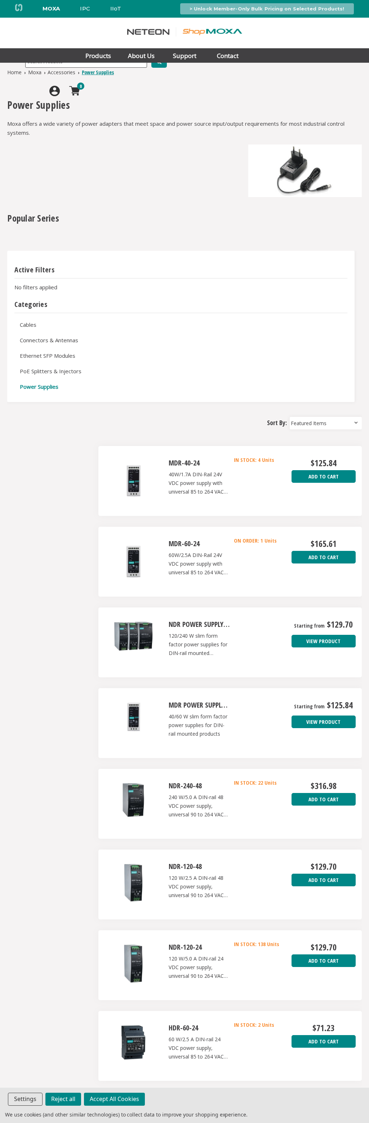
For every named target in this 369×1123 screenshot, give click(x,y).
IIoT (115, 8)
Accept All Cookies (114, 1099)
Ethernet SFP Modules (47, 355)
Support (184, 56)
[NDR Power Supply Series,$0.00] (133, 642)
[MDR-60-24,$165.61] (133, 561)
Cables (28, 324)
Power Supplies (39, 386)
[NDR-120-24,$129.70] (133, 965)
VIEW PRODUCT (323, 641)
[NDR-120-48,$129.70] (133, 884)
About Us (141, 56)
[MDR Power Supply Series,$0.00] (133, 723)
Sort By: (277, 422)
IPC (85, 8)
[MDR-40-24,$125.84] (133, 481)
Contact (228, 56)
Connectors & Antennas (49, 340)
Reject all (63, 1099)
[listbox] (326, 423)
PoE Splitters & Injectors (50, 371)
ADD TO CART (323, 476)
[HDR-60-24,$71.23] (133, 1046)
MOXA (51, 8)
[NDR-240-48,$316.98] (133, 804)
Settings (25, 1099)
